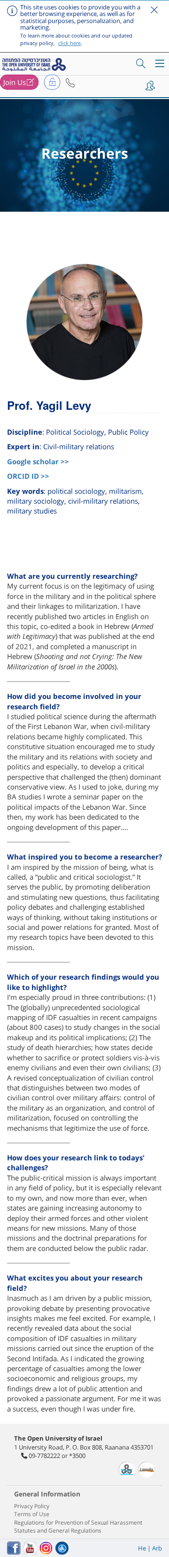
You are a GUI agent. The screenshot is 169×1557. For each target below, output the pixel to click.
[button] (70, 83)
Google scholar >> (38, 461)
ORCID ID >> (28, 476)
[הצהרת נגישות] (62, 1548)
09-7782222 (44, 1455)
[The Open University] (35, 64)
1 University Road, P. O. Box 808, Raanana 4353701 (84, 1447)
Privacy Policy (31, 1506)
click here (69, 42)
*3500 (77, 1455)
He (142, 1548)
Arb (157, 1548)
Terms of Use (31, 1514)
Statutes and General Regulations (57, 1530)
